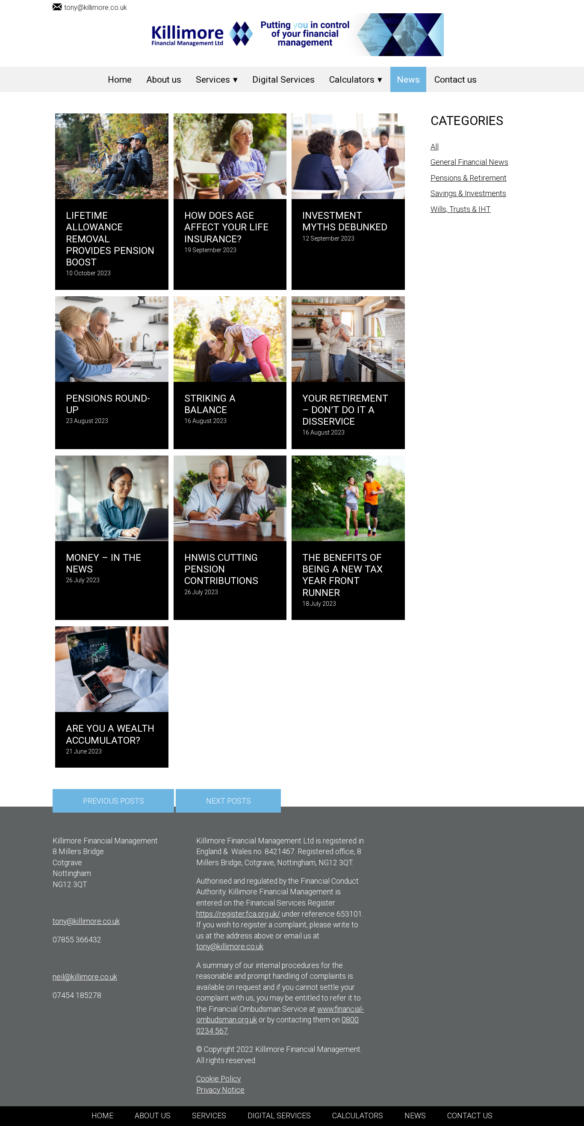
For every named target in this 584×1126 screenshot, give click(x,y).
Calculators (352, 79)
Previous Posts (113, 800)
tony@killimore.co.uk (95, 7)
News (408, 79)
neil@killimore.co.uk (85, 977)
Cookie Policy (218, 1079)
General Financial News (469, 162)
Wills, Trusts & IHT (461, 209)
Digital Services (283, 79)
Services (213, 79)
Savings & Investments (468, 193)
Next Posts (228, 800)
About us (163, 79)
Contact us (455, 79)
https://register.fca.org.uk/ (238, 914)
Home (120, 79)
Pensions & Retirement (469, 177)
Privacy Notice (220, 1090)
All (435, 146)
